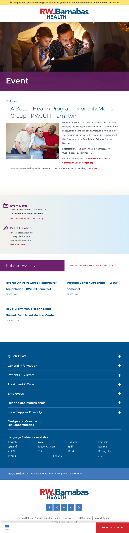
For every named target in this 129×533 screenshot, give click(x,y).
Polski (71, 451)
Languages (68, 518)
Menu (6, 529)
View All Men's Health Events (88, 265)
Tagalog (73, 442)
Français (103, 442)
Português (104, 451)
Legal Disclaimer (84, 518)
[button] (112, 527)
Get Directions (17, 244)
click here (77, 473)
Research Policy (101, 518)
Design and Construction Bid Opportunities (26, 423)
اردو (100, 456)
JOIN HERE (91, 168)
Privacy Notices (25, 518)
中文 (40, 451)
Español (57, 456)
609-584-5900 (95, 158)
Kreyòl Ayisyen (46, 446)
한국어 (11, 451)
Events (13, 101)
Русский (12, 456)
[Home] (64, 13)
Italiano (102, 446)
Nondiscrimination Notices (48, 518)
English (12, 442)
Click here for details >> (107, 2)
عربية (40, 442)
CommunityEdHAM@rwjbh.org (77, 162)
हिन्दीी (70, 446)
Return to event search (25, 219)
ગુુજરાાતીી (12, 446)
